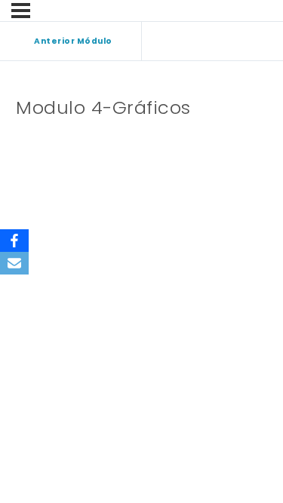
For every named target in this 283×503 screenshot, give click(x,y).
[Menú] (21, 10)
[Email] (14, 263)
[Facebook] (14, 240)
